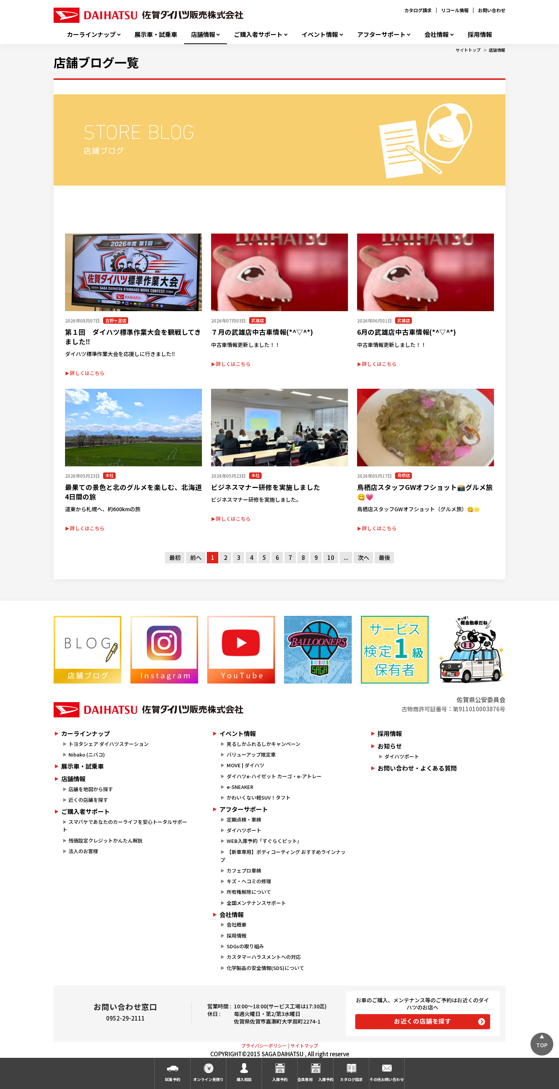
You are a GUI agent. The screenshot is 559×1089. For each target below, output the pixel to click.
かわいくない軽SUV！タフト (259, 797)
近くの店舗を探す (88, 799)
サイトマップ (304, 1045)
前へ (196, 557)
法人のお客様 (83, 851)
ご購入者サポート (258, 34)
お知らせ (390, 745)
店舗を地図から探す (90, 789)
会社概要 (236, 924)
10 (330, 557)
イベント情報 (320, 34)
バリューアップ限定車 (251, 754)
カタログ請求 (418, 10)
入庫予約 (279, 1079)
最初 (175, 557)
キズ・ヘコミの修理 (249, 881)
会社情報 (436, 34)
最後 (384, 557)
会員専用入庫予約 (315, 1079)
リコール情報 (454, 10)
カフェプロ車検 (244, 870)
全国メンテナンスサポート (256, 902)
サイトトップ (468, 50)
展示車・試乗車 (156, 34)
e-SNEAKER (240, 786)
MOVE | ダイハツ (245, 765)
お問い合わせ (491, 10)
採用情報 (480, 34)
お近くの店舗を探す (422, 1020)
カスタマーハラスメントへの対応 (264, 956)
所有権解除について (249, 891)
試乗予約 (172, 1079)
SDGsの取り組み (245, 946)
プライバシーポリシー (264, 1045)
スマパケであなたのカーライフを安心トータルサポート (124, 825)
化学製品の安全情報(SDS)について (265, 967)
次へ (363, 557)
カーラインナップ (91, 34)
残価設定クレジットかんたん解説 (105, 840)
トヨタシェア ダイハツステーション (108, 743)
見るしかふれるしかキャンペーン (263, 743)
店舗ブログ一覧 (96, 62)
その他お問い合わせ (387, 1079)
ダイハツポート (244, 830)
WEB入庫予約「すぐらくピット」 (264, 840)
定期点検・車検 (244, 819)
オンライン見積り (208, 1079)
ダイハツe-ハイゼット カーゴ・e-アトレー (274, 776)
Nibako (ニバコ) (86, 754)
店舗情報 (203, 34)
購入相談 (244, 1079)
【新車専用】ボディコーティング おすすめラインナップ (282, 855)
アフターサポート (381, 34)
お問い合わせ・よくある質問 (417, 768)
